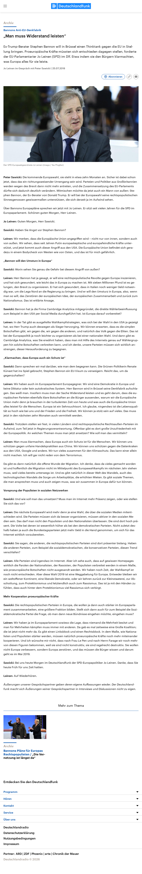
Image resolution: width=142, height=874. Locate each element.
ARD (19, 853)
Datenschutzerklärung (18, 832)
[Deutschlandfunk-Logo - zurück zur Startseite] (71, 6)
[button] (5, 6)
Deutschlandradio (16, 827)
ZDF (27, 853)
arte (48, 853)
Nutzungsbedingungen (19, 838)
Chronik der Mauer (66, 853)
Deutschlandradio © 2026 (21, 859)
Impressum (11, 844)
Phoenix (38, 853)
